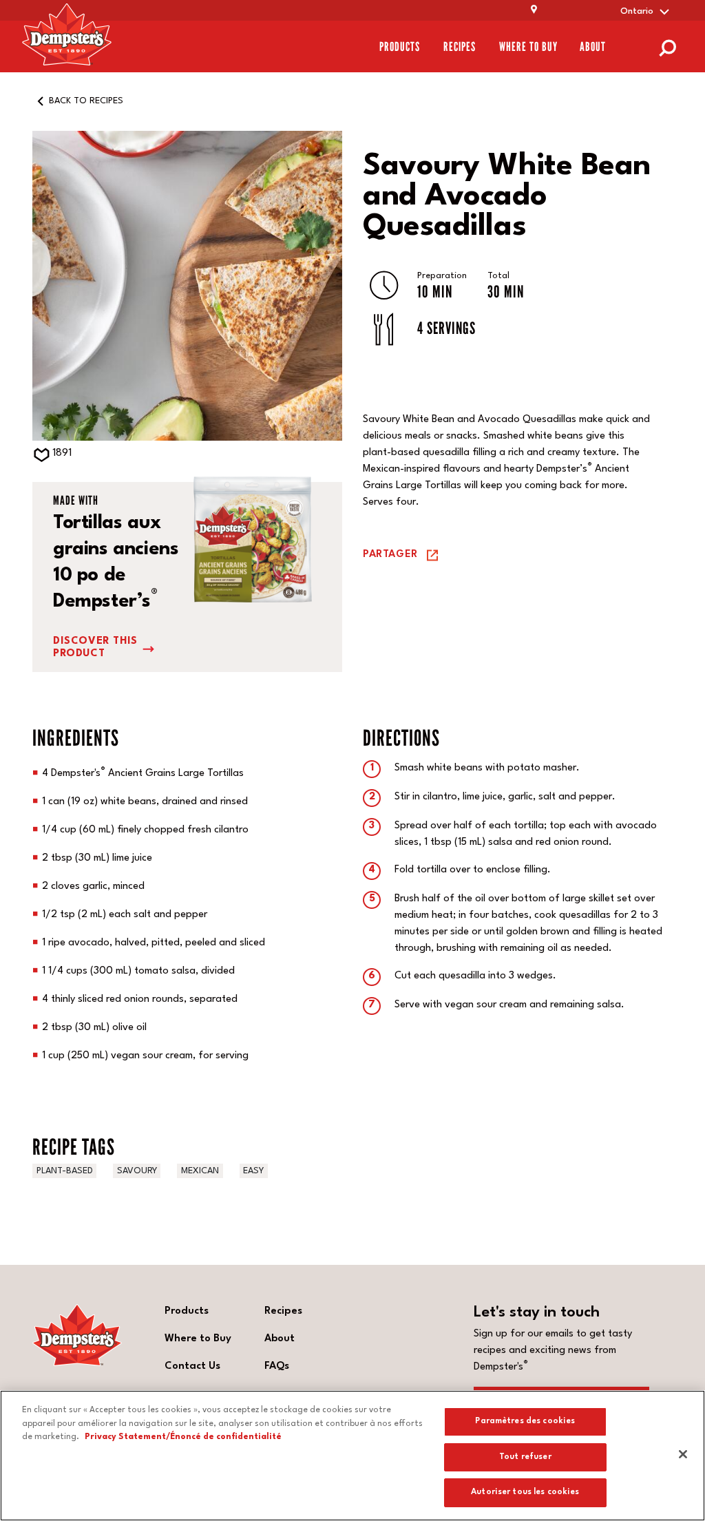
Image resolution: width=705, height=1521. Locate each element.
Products (187, 1311)
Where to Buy (528, 46)
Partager (390, 554)
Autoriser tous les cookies (525, 1492)
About (593, 46)
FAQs (276, 1366)
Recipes (459, 46)
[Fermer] (683, 1454)
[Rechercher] (667, 47)
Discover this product (95, 647)
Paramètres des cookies (525, 1421)
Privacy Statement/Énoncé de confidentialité (183, 1437)
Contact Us (192, 1366)
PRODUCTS (399, 46)
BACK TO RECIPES (86, 100)
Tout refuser (525, 1457)
